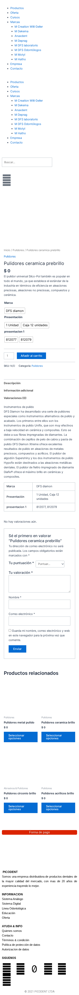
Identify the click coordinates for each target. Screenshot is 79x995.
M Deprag (35, 40)
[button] (39, 77)
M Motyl (20, 54)
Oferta (14, 12)
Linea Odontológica (14, 908)
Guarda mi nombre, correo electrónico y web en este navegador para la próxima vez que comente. (39, 635)
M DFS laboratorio (26, 45)
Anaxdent (21, 36)
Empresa (16, 64)
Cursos (15, 17)
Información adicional (18, 390)
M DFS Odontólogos (28, 50)
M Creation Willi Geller (29, 26)
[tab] (39, 383)
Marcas (15, 22)
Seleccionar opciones (16, 737)
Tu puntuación (21, 563)
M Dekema (21, 31)
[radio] (15, 311)
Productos (17, 8)
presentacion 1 (14, 331)
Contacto (16, 68)
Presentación (13, 317)
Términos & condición (15, 940)
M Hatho (20, 59)
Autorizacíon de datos (15, 949)
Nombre (15, 597)
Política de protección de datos (21, 944)
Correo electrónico (22, 614)
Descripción (12, 383)
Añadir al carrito (31, 355)
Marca (8, 303)
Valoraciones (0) (15, 398)
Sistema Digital (11, 903)
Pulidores (18, 250)
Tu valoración (21, 573)
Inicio (7, 250)
